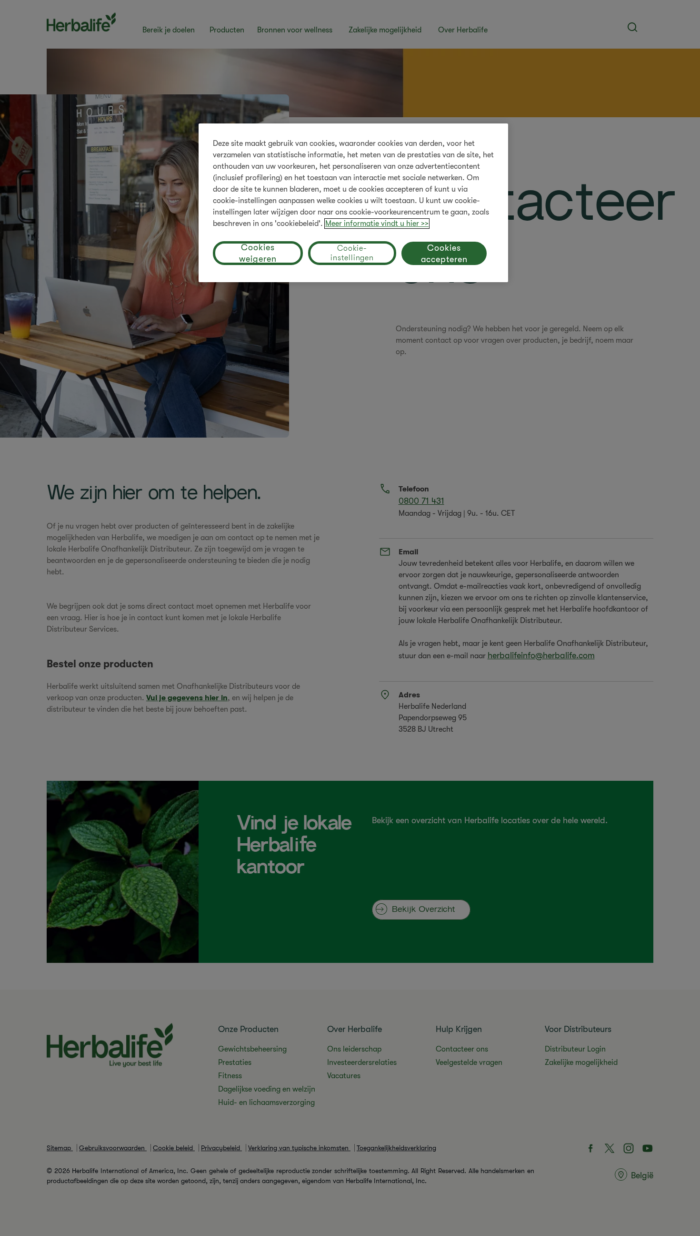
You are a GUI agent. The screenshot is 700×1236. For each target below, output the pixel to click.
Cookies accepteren (444, 253)
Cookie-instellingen (352, 253)
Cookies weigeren (257, 253)
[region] (353, 202)
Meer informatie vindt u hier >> (377, 223)
